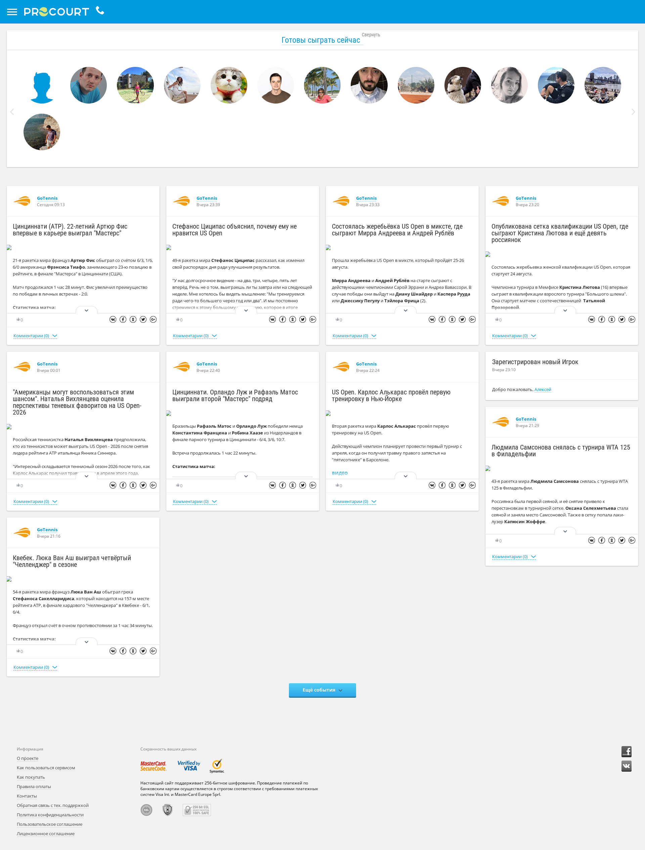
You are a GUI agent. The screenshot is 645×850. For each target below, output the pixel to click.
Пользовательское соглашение (49, 824)
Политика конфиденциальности (50, 815)
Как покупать (31, 777)
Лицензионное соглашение (46, 833)
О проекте (27, 758)
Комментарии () (31, 336)
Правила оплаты (34, 786)
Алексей (542, 389)
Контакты (27, 796)
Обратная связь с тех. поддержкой (53, 805)
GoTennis (47, 198)
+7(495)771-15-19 (101, 12)
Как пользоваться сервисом (46, 768)
